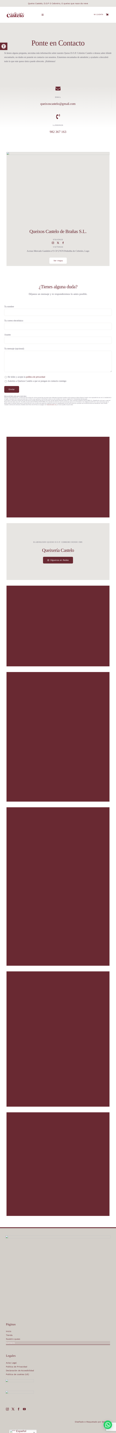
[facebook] (63, 243)
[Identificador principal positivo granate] (15, 10)
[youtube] (24, 1409)
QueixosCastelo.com (51, 404)
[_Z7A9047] (58, 153)
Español (20, 1431)
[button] (3, 46)
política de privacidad (35, 377)
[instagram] (53, 243)
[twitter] (58, 243)
